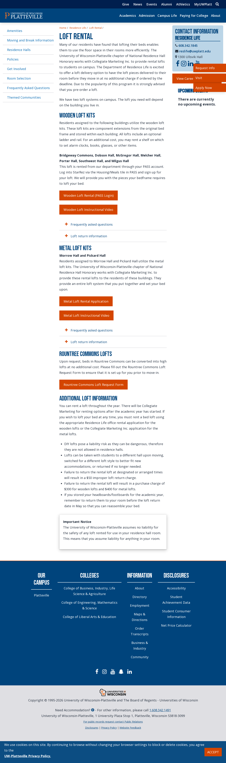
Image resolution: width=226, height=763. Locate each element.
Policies (13, 59)
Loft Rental (95, 27)
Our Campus (41, 579)
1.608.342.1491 (160, 710)
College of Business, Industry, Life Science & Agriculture (89, 591)
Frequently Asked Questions (28, 88)
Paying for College (194, 15)
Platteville (41, 595)
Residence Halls (19, 50)
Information (139, 576)
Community (139, 657)
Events (151, 4)
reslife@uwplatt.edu (195, 51)
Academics (127, 15)
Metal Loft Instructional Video (86, 315)
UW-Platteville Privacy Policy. (27, 756)
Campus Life (167, 15)
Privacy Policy (109, 727)
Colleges (89, 576)
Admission (147, 15)
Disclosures (176, 576)
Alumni (166, 4)
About (215, 15)
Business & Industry (139, 645)
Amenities (14, 31)
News (137, 4)
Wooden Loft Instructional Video (88, 209)
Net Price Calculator (176, 625)
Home (62, 27)
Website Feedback (130, 727)
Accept (213, 752)
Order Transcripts (139, 631)
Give (125, 4)
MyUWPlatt (203, 4)
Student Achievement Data (176, 600)
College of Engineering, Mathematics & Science (89, 605)
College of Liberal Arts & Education (89, 617)
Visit (198, 78)
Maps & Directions (139, 617)
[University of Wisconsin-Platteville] (23, 15)
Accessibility (176, 588)
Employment (139, 605)
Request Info (205, 68)
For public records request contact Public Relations (113, 721)
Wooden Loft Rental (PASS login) (89, 195)
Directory (139, 597)
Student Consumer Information (176, 614)
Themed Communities (24, 97)
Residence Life (77, 27)
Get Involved (16, 69)
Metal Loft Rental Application (86, 301)
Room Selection (19, 78)
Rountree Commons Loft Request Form (93, 384)
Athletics (183, 4)
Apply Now (203, 88)
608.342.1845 (188, 45)
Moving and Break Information (30, 40)
